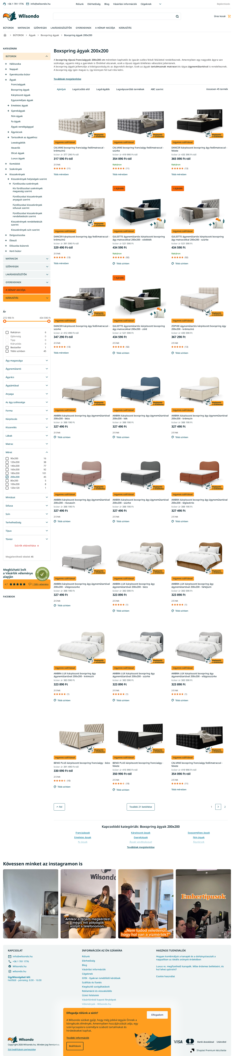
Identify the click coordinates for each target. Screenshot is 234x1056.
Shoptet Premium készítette (211, 1050)
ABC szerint (157, 89)
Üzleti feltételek (90, 995)
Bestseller (28, 347)
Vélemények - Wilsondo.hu (96, 1003)
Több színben (28, 351)
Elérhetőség (94, 3)
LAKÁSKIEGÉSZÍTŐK (16, 274)
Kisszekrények (17, 174)
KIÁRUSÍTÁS (12, 297)
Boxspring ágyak (20, 89)
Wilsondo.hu (20, 966)
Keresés (177, 16)
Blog (106, 3)
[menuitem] (8, 28)
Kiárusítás (28, 343)
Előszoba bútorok (19, 245)
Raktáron (28, 332)
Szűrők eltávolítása (25, 545)
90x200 (28, 458)
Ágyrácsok (16, 132)
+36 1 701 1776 (21, 961)
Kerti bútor (15, 251)
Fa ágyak (16, 121)
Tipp (28, 339)
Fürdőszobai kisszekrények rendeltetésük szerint (27, 215)
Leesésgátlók (18, 142)
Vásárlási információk (125, 3)
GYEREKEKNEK (13, 282)
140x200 (28, 465)
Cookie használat (165, 976)
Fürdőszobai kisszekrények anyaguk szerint (27, 198)
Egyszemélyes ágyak (22, 100)
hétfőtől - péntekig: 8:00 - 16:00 (24, 979)
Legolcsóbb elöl (81, 89)
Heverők (15, 147)
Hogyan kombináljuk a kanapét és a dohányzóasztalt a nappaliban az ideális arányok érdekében (186, 958)
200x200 (28, 476)
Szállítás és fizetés (92, 982)
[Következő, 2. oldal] (218, 807)
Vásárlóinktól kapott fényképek (99, 999)
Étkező (13, 240)
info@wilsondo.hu (23, 956)
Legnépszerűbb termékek (130, 89)
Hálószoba (15, 63)
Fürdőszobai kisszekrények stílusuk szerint (27, 206)
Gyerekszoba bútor (19, 74)
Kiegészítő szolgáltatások (96, 986)
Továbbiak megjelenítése (141, 847)
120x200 (28, 462)
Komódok (14, 163)
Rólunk (80, 3)
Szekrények (15, 169)
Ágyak (12, 79)
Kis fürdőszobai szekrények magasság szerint (28, 190)
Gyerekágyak (18, 110)
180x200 (28, 473)
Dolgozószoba (17, 235)
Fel (60, 806)
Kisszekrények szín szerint (25, 229)
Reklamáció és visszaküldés (97, 990)
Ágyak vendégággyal (22, 126)
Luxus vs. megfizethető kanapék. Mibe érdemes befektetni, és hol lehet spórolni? (190, 968)
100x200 (28, 484)
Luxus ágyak (18, 158)
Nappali (13, 69)
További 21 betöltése (140, 806)
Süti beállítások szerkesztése (22, 1049)
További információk (77, 1037)
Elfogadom (157, 1014)
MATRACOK (12, 258)
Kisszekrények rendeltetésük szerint (26, 223)
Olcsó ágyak (17, 153)
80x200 (28, 480)
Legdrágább (103, 89)
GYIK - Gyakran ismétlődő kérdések (101, 978)
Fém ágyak (17, 116)
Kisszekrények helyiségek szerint (29, 178)
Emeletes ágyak (19, 105)
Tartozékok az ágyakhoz (24, 137)
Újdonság (28, 336)
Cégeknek (146, 3)
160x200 (28, 469)
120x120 (28, 487)
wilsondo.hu (19, 971)
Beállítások (75, 1045)
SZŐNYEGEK (12, 266)
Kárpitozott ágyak (20, 95)
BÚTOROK (11, 56)
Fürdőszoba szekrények (25, 183)
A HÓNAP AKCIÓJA (15, 289)
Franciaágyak (18, 84)
